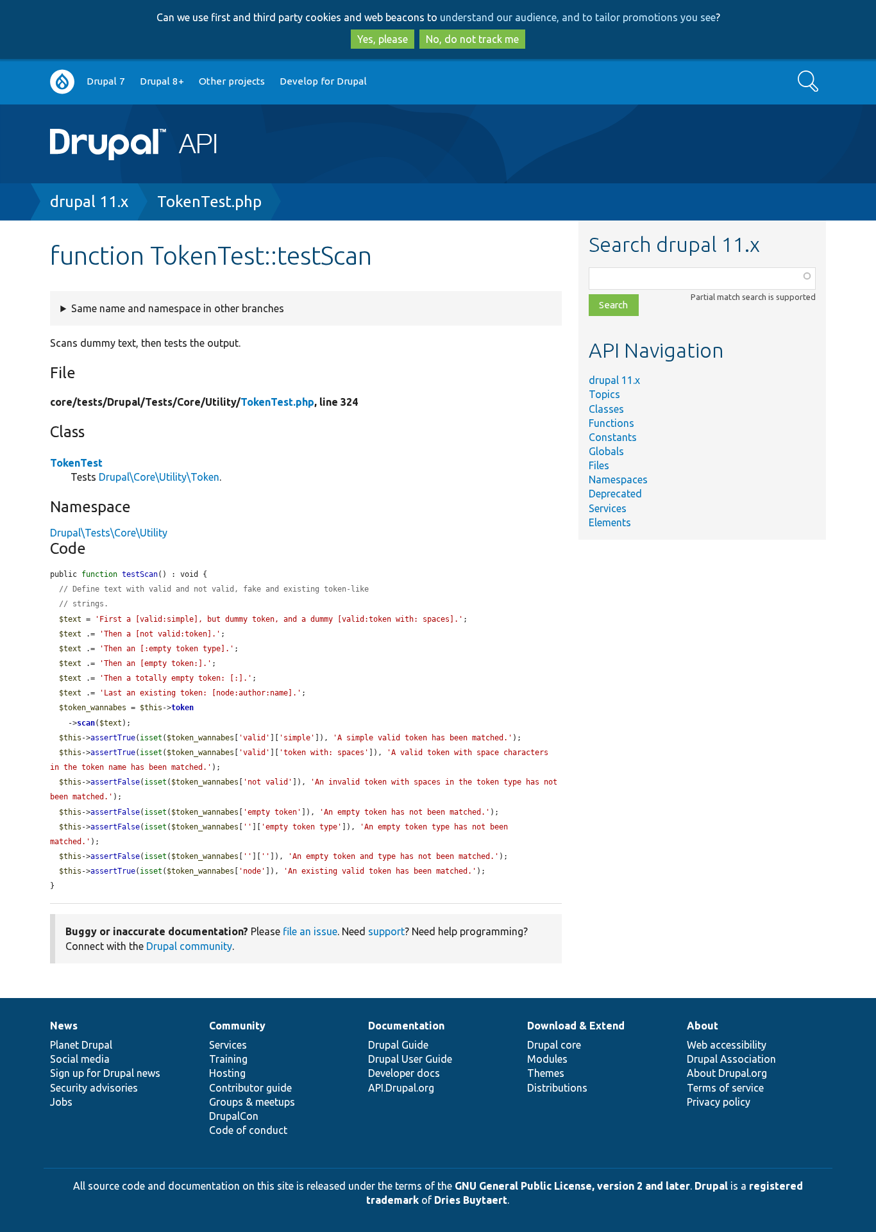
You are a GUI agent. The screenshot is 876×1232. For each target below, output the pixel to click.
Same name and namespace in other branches (177, 308)
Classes (606, 409)
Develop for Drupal (323, 81)
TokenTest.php (209, 201)
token (182, 707)
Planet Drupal (81, 1045)
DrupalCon (233, 1116)
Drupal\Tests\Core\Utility (108, 532)
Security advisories (94, 1088)
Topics (604, 394)
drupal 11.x (89, 201)
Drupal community (189, 946)
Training (228, 1059)
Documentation (406, 1025)
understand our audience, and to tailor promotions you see (578, 17)
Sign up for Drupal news (105, 1073)
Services (608, 508)
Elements (610, 522)
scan (86, 723)
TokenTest (76, 463)
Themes (545, 1073)
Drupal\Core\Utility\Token (159, 477)
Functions (611, 423)
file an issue (310, 931)
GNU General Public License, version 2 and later (572, 1186)
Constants (613, 437)
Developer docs (404, 1073)
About (702, 1025)
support (386, 931)
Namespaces (618, 479)
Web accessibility (726, 1045)
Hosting (227, 1073)
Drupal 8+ (162, 81)
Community (237, 1025)
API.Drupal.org (401, 1088)
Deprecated (615, 493)
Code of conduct (248, 1130)
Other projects (232, 81)
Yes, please (382, 39)
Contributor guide (250, 1088)
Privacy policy (718, 1102)
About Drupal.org (727, 1073)
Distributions (557, 1088)
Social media (80, 1059)
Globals (606, 451)
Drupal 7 (106, 81)
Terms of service (725, 1088)
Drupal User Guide (410, 1059)
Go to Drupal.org (62, 81)
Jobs (61, 1102)
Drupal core (554, 1045)
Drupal (711, 1186)
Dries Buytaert (470, 1200)
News (64, 1025)
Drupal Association (731, 1059)
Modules (547, 1059)
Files (599, 465)
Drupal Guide (398, 1045)
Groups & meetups (252, 1102)
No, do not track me (472, 39)
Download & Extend (576, 1025)
